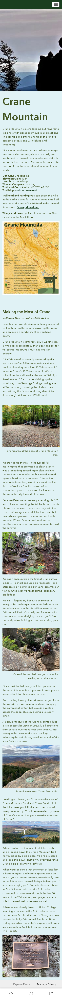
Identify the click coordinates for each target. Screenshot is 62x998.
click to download (26, 190)
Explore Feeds (21, 984)
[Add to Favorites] (11, 993)
